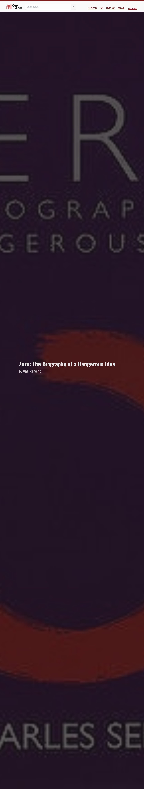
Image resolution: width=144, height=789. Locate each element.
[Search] (73, 7)
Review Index (110, 8)
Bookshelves (92, 8)
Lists (101, 8)
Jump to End (132, 8)
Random (121, 8)
